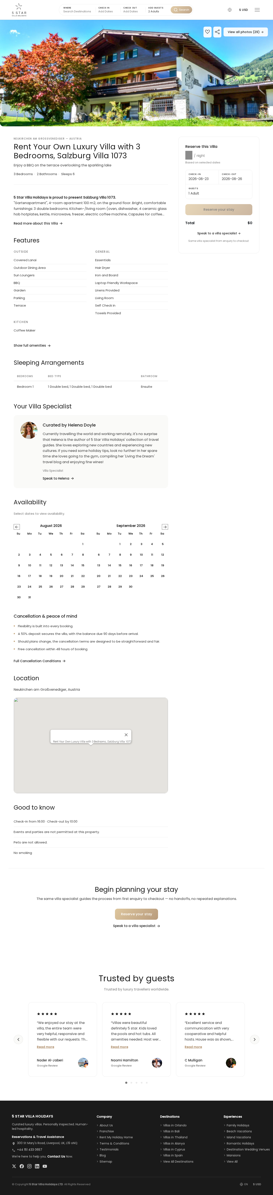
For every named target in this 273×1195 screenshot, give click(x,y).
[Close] (126, 735)
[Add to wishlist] (207, 32)
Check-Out (229, 174)
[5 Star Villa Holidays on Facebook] (22, 1166)
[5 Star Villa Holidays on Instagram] (29, 1166)
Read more (45, 1047)
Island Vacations (239, 1137)
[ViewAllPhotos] (136, 73)
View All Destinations (178, 1161)
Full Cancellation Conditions (37, 661)
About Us (106, 1125)
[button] (230, 10)
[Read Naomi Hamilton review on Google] (121, 1013)
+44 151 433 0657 (29, 1149)
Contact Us (56, 1156)
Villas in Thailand (175, 1137)
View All (232, 1161)
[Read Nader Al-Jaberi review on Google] (47, 1013)
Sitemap (106, 1161)
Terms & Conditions (114, 1143)
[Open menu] (257, 10)
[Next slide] (254, 1039)
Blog (103, 1155)
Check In (104, 7)
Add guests (155, 7)
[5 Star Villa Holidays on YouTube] (45, 1166)
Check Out (130, 7)
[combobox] (158, 11)
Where (67, 7)
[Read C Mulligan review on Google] (195, 1013)
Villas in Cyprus (174, 1149)
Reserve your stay (136, 914)
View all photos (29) (246, 32)
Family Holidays (238, 1125)
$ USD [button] (243, 10)
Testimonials (109, 1149)
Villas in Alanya (174, 1143)
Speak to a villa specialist (219, 233)
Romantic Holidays (240, 1143)
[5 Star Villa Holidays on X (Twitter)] (14, 1166)
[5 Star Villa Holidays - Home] (19, 9)
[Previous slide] (18, 1039)
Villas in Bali (171, 1131)
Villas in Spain (173, 1155)
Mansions (234, 1155)
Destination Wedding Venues (248, 1149)
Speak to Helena (56, 478)
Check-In (195, 174)
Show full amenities (30, 345)
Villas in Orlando (175, 1125)
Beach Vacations (239, 1131)
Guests (193, 188)
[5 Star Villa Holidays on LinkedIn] (37, 1166)
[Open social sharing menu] (217, 32)
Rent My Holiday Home (116, 1137)
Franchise (107, 1131)
